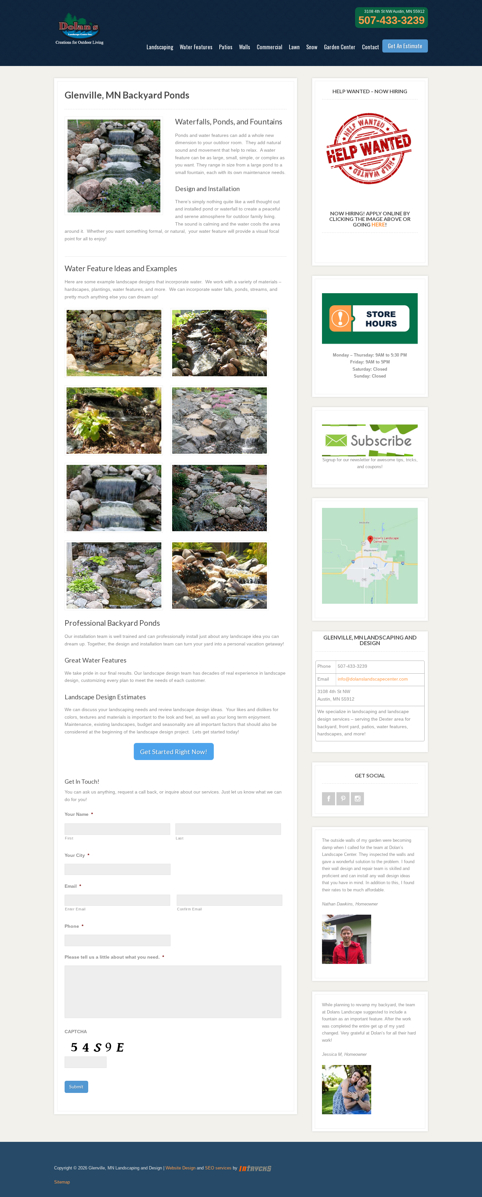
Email (73, 886)
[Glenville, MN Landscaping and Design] (79, 41)
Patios (225, 47)
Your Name (79, 814)
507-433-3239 (391, 20)
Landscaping (160, 47)
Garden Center (339, 47)
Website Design (180, 1167)
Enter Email (75, 909)
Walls (244, 47)
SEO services (218, 1167)
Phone (74, 926)
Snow (311, 47)
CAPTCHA (76, 1031)
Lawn (294, 47)
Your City (77, 855)
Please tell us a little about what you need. (114, 957)
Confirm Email (189, 909)
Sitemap (62, 1182)
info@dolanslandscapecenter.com (373, 679)
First (69, 838)
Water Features (196, 47)
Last (180, 838)
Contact (370, 47)
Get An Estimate (405, 46)
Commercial (269, 47)
